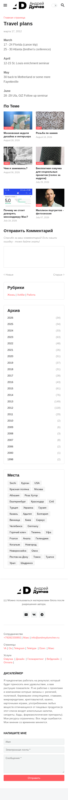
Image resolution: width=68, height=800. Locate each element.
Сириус (40, 519)
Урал (12, 563)
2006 (34, 446)
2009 (34, 427)
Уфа (48, 532)
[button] (5, 5)
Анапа (26, 538)
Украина (28, 507)
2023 (34, 337)
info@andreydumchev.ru (45, 637)
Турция (14, 507)
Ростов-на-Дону (19, 556)
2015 (34, 388)
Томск (36, 556)
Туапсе (50, 556)
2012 (34, 407)
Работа (31, 294)
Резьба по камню (47, 133)
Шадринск (27, 563)
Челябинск (16, 526)
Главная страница (14, 17)
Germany (33, 526)
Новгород (30, 544)
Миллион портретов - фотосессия (50, 212)
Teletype (31, 648)
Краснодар (37, 501)
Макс (26, 637)
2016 (34, 382)
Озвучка (8, 658)
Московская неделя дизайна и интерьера (17, 135)
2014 (34, 394)
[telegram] (42, 614)
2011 (34, 414)
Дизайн (20, 658)
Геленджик (42, 538)
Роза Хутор (31, 495)
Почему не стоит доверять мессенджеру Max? (16, 213)
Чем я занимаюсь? (16, 168)
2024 (34, 330)
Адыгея (27, 513)
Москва (38, 489)
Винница (15, 519)
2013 (34, 401)
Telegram (19, 648)
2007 (34, 440)
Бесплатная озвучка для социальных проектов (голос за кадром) (49, 173)
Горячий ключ (18, 532)
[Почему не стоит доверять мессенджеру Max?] (18, 198)
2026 (34, 317)
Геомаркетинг (35, 658)
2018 (34, 369)
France (14, 538)
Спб (51, 501)
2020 (34, 356)
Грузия (42, 507)
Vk (5, 648)
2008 (34, 433)
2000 (34, 452)
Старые (57, 274)
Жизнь (11, 294)
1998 (34, 459)
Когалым (15, 544)
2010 (34, 420)
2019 (34, 362)
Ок (10, 648)
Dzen (42, 648)
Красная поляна (19, 489)
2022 (34, 343)
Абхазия (14, 495)
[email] (26, 614)
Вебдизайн (53, 658)
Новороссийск (18, 550)
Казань (14, 513)
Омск (35, 550)
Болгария (42, 513)
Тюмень (36, 532)
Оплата (8, 662)
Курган (25, 483)
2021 (34, 349)
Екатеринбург (18, 501)
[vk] (34, 614)
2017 (34, 375)
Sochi (13, 483)
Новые (9, 274)
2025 (34, 324)
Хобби (21, 294)
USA (37, 483)
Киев (28, 519)
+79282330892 (12, 637)
